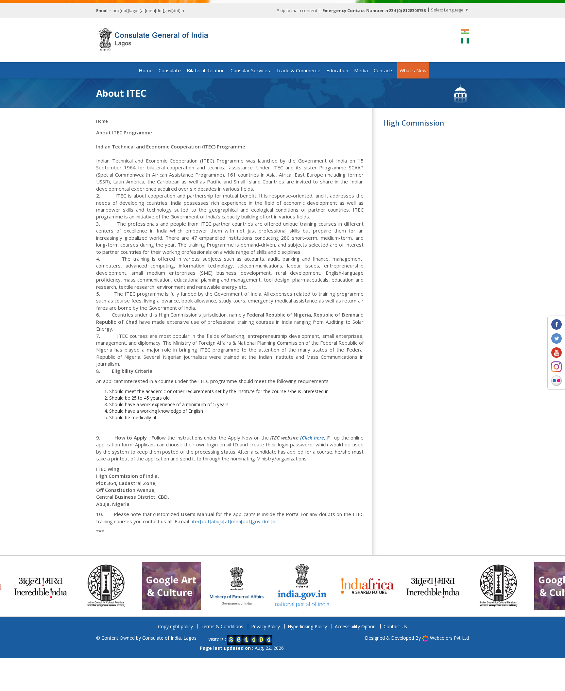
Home (146, 70)
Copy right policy (175, 626)
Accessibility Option (355, 626)
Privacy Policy (265, 626)
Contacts (384, 70)
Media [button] (361, 70)
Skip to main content (297, 10)
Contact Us (395, 626)
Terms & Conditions (222, 626)
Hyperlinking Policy (307, 626)
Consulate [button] (170, 70)
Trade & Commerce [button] (298, 70)
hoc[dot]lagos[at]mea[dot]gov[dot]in (148, 10)
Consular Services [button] (250, 70)
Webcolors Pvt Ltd (449, 638)
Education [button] (337, 70)
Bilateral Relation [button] (206, 70)
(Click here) (313, 437)
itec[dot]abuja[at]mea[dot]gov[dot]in (233, 521)
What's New (413, 70)
